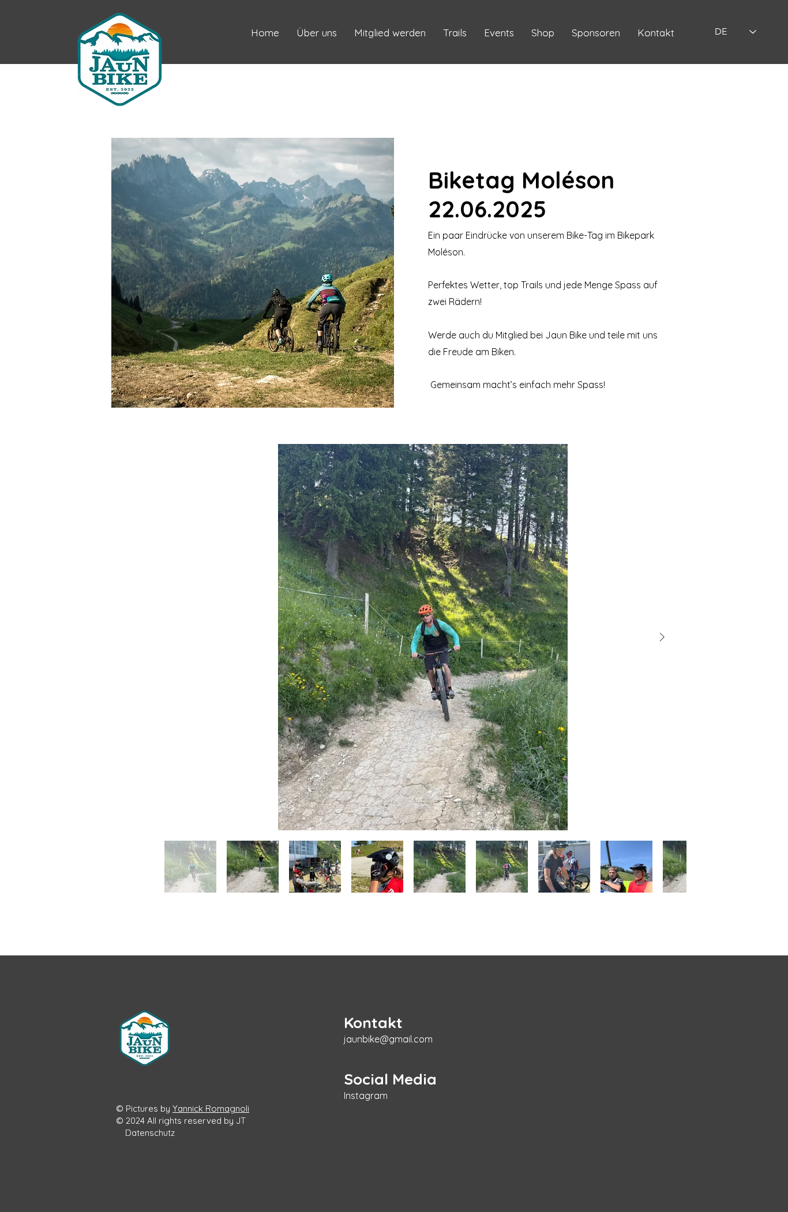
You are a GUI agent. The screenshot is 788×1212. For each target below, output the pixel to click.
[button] (656, 32)
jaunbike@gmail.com (388, 1039)
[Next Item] (661, 637)
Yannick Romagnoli (210, 1108)
